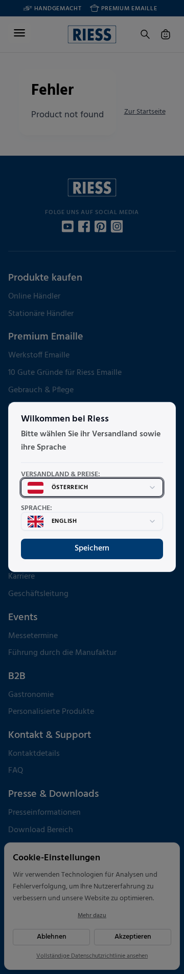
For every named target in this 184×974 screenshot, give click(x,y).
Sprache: (36, 508)
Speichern (92, 548)
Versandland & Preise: (60, 474)
